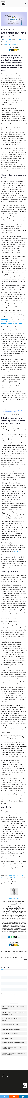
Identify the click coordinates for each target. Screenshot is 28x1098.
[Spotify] (12, 937)
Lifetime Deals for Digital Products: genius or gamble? (12, 1019)
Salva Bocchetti (7, 39)
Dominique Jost (13, 876)
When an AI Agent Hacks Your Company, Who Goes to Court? (13, 1007)
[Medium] (19, 937)
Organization (15, 44)
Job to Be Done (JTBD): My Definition (11, 1029)
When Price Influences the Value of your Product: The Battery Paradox (14, 1013)
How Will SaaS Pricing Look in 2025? (11, 1024)
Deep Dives (9, 42)
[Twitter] (15, 937)
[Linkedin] (10, 50)
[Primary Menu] (26, 4)
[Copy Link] (15, 50)
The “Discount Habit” (7, 1038)
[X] (12, 50)
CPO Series (8, 44)
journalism (17, 551)
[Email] (18, 50)
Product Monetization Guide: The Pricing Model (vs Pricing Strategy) (13, 1054)
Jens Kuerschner (16, 878)
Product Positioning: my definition (10, 1033)
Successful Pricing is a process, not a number (13, 1042)
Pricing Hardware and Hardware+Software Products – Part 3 (12, 1048)
